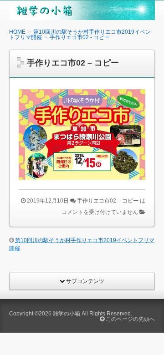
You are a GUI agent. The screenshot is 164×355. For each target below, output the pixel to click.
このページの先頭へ (129, 319)
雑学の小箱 (66, 313)
